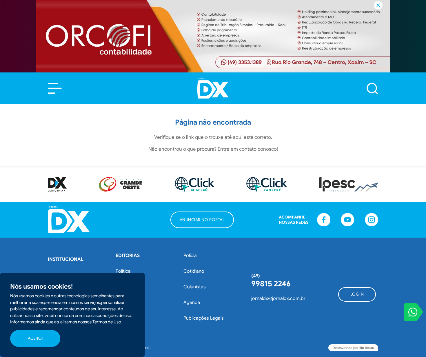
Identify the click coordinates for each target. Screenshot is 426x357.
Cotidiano (193, 271)
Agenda (191, 302)
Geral (121, 318)
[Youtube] (347, 219)
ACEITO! (35, 338)
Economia (126, 287)
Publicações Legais (203, 318)
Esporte (124, 302)
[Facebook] (323, 219)
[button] (55, 88)
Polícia (190, 255)
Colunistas (194, 287)
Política (123, 271)
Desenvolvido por (353, 348)
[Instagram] (371, 219)
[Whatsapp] (413, 312)
